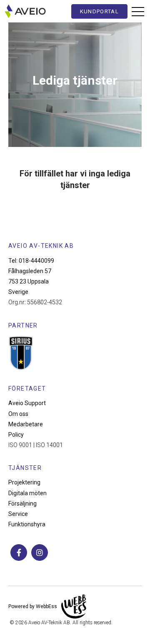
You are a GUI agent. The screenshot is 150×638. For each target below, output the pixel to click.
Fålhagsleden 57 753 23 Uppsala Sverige (29, 281)
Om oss (18, 414)
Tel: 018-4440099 (31, 260)
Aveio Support (27, 403)
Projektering (24, 482)
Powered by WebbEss (32, 606)
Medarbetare (25, 424)
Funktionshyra (26, 524)
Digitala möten (27, 493)
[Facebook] (18, 552)
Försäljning (22, 503)
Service (18, 514)
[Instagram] (39, 552)
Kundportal (99, 11)
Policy (16, 434)
